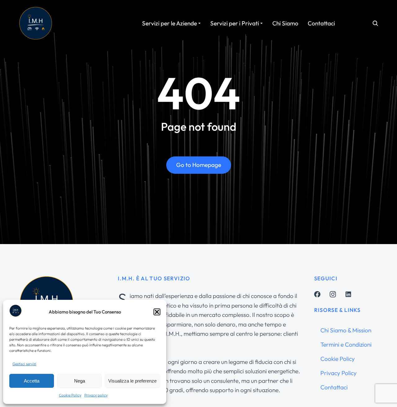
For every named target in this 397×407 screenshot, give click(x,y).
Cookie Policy (70, 395)
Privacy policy (96, 395)
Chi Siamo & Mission (345, 330)
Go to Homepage (198, 164)
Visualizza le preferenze (132, 380)
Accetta (31, 380)
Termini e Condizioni (346, 344)
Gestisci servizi (24, 363)
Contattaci (334, 387)
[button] (157, 312)
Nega (79, 380)
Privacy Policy (338, 373)
